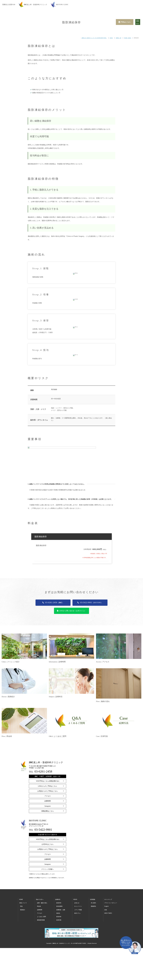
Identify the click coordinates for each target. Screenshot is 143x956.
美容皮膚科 (59, 906)
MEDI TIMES (108, 913)
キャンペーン (78, 906)
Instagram (48, 806)
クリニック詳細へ (47, 869)
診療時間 (47, 801)
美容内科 (58, 916)
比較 (105, 910)
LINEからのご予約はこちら (47, 786)
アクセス (47, 796)
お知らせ (76, 903)
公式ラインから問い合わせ (99, 952)
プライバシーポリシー (110, 903)
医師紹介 (22, 910)
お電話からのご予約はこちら (47, 791)
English (106, 906)
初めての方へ (40, 899)
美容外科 (58, 903)
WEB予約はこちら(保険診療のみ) (47, 781)
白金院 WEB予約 (72, 952)
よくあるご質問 (41, 916)
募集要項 (93, 906)
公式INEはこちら (48, 844)
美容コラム (77, 913)
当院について (23, 903)
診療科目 (57, 899)
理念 (21, 906)
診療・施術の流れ (42, 903)
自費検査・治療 (60, 910)
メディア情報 (78, 910)
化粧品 (58, 913)
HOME (21, 899)
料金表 (39, 906)
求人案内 (93, 903)
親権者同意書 (41, 920)
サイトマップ (108, 899)
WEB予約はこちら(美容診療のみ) (47, 839)
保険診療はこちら (47, 811)
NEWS (75, 899)
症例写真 (58, 920)
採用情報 (92, 899)
